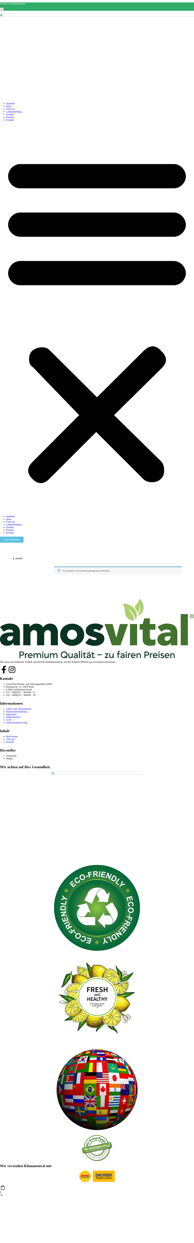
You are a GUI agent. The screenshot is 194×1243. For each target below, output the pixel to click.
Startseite (10, 103)
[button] (97, 318)
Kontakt (10, 120)
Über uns (10, 109)
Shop (8, 106)
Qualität (10, 114)
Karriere (10, 117)
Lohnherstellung (14, 111)
